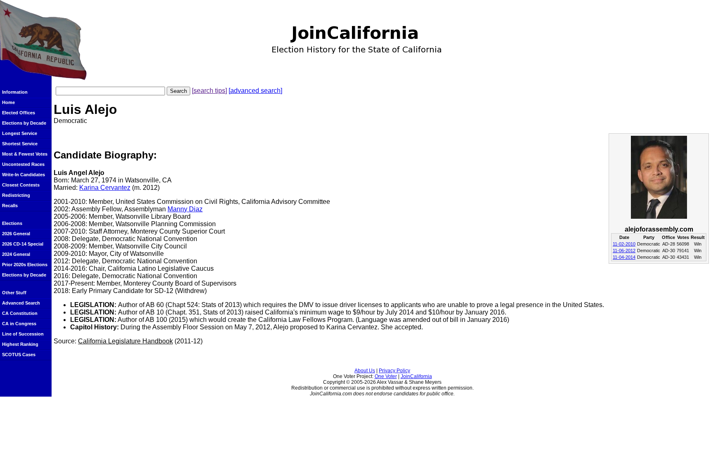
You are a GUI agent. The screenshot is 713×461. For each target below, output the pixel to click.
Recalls (10, 205)
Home (8, 102)
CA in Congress (19, 323)
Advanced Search (21, 302)
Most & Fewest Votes (24, 153)
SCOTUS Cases (18, 354)
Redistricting (16, 195)
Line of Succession (23, 333)
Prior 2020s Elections (24, 264)
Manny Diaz (185, 209)
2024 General (16, 254)
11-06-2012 (624, 250)
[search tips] (209, 90)
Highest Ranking (20, 344)
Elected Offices (18, 112)
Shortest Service (20, 143)
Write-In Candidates (23, 174)
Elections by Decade (24, 123)
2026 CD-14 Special (22, 243)
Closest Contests (21, 184)
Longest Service (19, 133)
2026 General (16, 233)
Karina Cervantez (104, 187)
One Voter (386, 376)
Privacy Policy (394, 371)
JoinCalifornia (416, 376)
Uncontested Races (23, 164)
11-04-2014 (624, 257)
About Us (364, 371)
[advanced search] (255, 90)
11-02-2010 (624, 243)
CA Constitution (20, 313)
